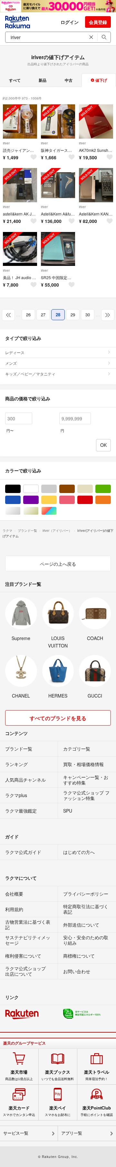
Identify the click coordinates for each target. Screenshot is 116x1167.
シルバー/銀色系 (20, 511)
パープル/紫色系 (38, 500)
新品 (42, 80)
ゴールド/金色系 (38, 511)
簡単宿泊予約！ (96, 1075)
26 (28, 314)
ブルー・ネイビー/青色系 (20, 500)
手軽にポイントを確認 (97, 1111)
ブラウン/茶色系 (74, 489)
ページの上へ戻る (58, 564)
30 (87, 314)
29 (73, 314)
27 (43, 314)
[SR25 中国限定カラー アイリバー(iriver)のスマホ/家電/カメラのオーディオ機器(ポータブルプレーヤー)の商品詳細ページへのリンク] (58, 249)
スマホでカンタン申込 (19, 1111)
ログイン (70, 22)
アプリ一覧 (71, 1133)
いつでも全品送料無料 (58, 1075)
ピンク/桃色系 (74, 500)
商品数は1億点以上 (19, 1075)
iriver (6, 143)
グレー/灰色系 (56, 489)
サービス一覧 (15, 1133)
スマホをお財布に (58, 1111)
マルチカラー (56, 511)
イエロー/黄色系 (56, 500)
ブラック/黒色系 (20, 489)
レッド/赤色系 (92, 500)
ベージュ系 (92, 489)
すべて (15, 80)
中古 (68, 80)
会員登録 (98, 22)
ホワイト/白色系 (38, 489)
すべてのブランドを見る (58, 718)
